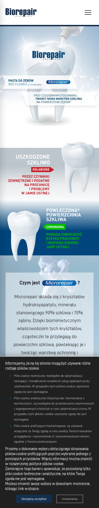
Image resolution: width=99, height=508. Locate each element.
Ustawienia (70, 499)
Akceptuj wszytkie (33, 499)
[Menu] (88, 12)
